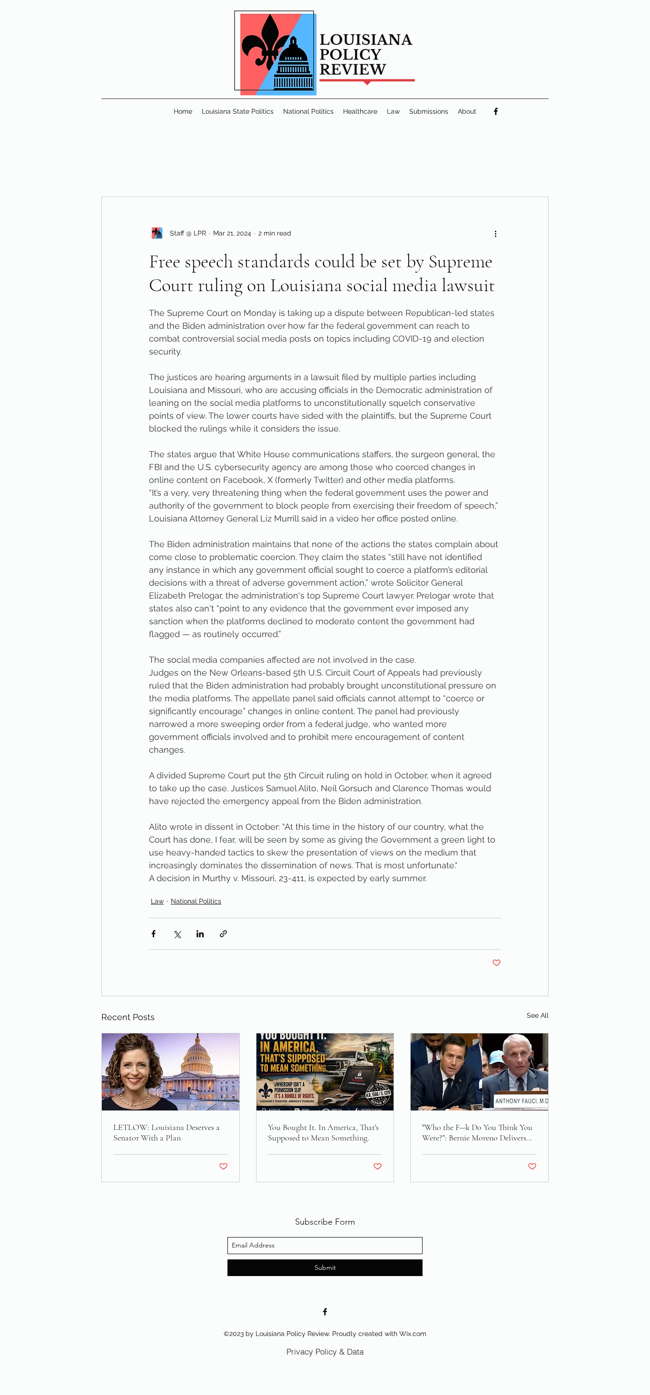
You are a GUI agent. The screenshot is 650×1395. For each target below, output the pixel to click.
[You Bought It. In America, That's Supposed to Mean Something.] (325, 1071)
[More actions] (495, 233)
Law (157, 901)
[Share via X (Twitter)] (176, 933)
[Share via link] (223, 933)
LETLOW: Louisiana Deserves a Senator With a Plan (166, 1132)
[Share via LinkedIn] (200, 933)
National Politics (196, 901)
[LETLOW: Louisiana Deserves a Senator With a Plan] (170, 1071)
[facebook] (496, 111)
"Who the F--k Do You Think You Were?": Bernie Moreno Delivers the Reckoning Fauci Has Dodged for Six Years (477, 1132)
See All (538, 1015)
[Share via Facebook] (153, 933)
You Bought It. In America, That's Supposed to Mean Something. (323, 1132)
